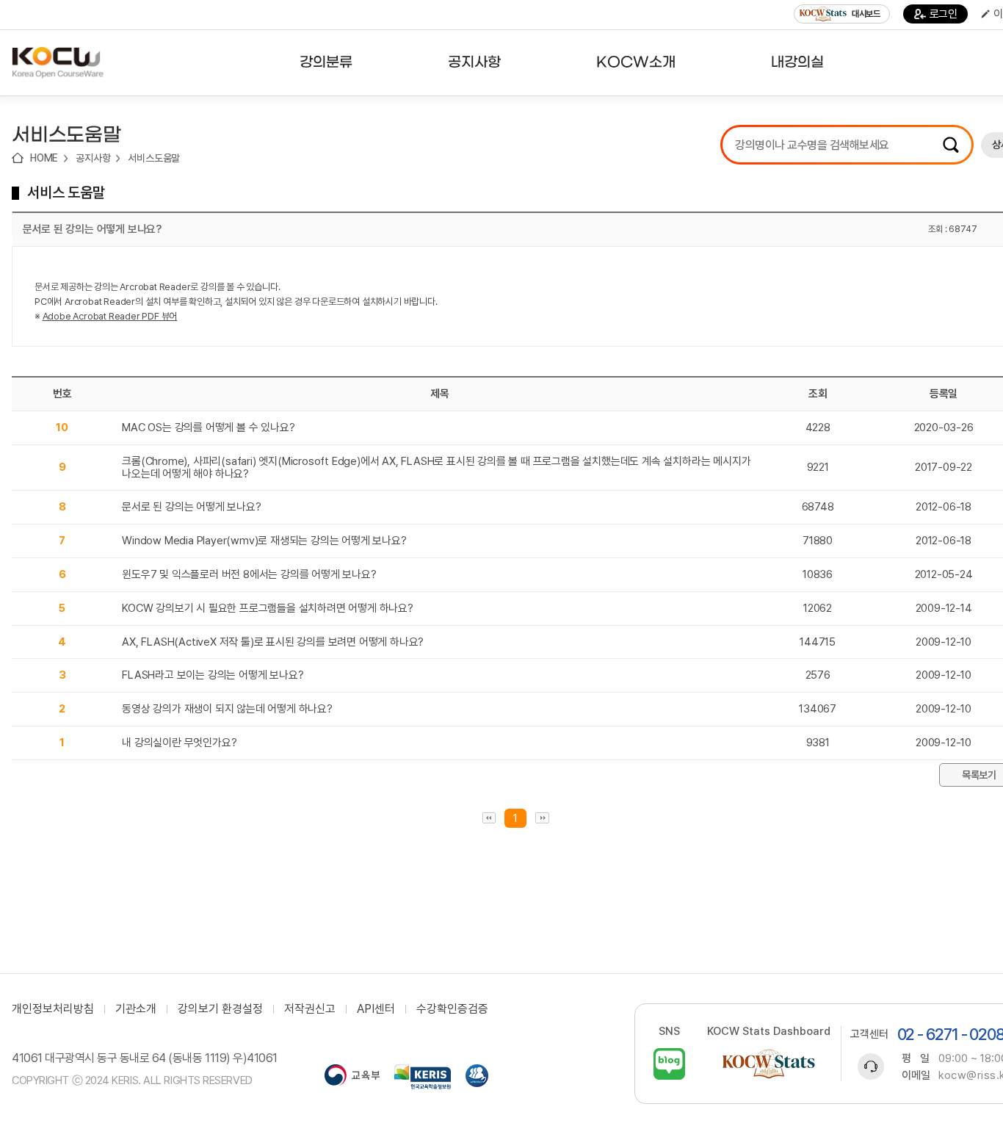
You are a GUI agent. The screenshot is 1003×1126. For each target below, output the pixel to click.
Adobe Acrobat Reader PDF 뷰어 (110, 316)
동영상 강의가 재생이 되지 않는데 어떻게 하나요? (227, 708)
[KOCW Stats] (768, 1064)
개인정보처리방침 (53, 1009)
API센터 (376, 1009)
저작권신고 (310, 1009)
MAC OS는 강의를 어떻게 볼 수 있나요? (208, 427)
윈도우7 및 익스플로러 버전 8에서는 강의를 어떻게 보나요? (249, 574)
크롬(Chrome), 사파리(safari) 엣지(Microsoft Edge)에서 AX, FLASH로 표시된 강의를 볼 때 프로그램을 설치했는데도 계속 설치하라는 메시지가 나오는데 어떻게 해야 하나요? (436, 467)
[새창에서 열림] (352, 1076)
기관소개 (135, 1009)
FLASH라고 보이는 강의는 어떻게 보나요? (212, 675)
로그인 (943, 14)
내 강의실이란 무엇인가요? (179, 742)
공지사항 (93, 158)
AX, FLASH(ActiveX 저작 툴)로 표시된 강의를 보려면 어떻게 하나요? (273, 642)
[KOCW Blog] (669, 1064)
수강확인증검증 (452, 1009)
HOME (44, 158)
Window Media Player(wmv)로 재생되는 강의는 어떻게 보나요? (264, 540)
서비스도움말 (154, 158)
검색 (951, 145)
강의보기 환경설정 (220, 1009)
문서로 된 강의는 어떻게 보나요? (191, 506)
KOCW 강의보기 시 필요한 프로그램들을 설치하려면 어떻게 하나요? (267, 608)
